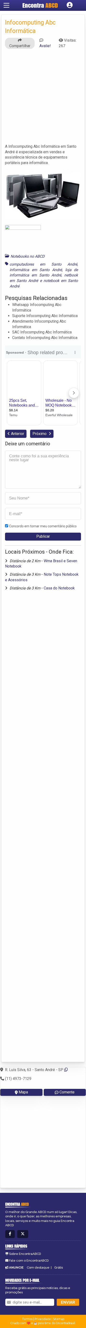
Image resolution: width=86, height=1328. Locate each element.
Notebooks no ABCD (28, 256)
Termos (27, 1319)
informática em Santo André (36, 270)
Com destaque (38, 1267)
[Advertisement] (43, 95)
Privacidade (43, 1319)
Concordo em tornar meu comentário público (43, 526)
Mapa (23, 1092)
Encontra (40, 5)
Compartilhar (19, 46)
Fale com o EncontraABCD (29, 1260)
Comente (67, 1092)
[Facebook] (10, 1234)
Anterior (17, 433)
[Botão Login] (70, 5)
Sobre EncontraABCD (25, 1254)
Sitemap (58, 1319)
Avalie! (45, 46)
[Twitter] (22, 1234)
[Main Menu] (6, 5)
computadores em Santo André (43, 264)
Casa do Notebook (59, 588)
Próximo (40, 433)
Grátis (58, 1267)
